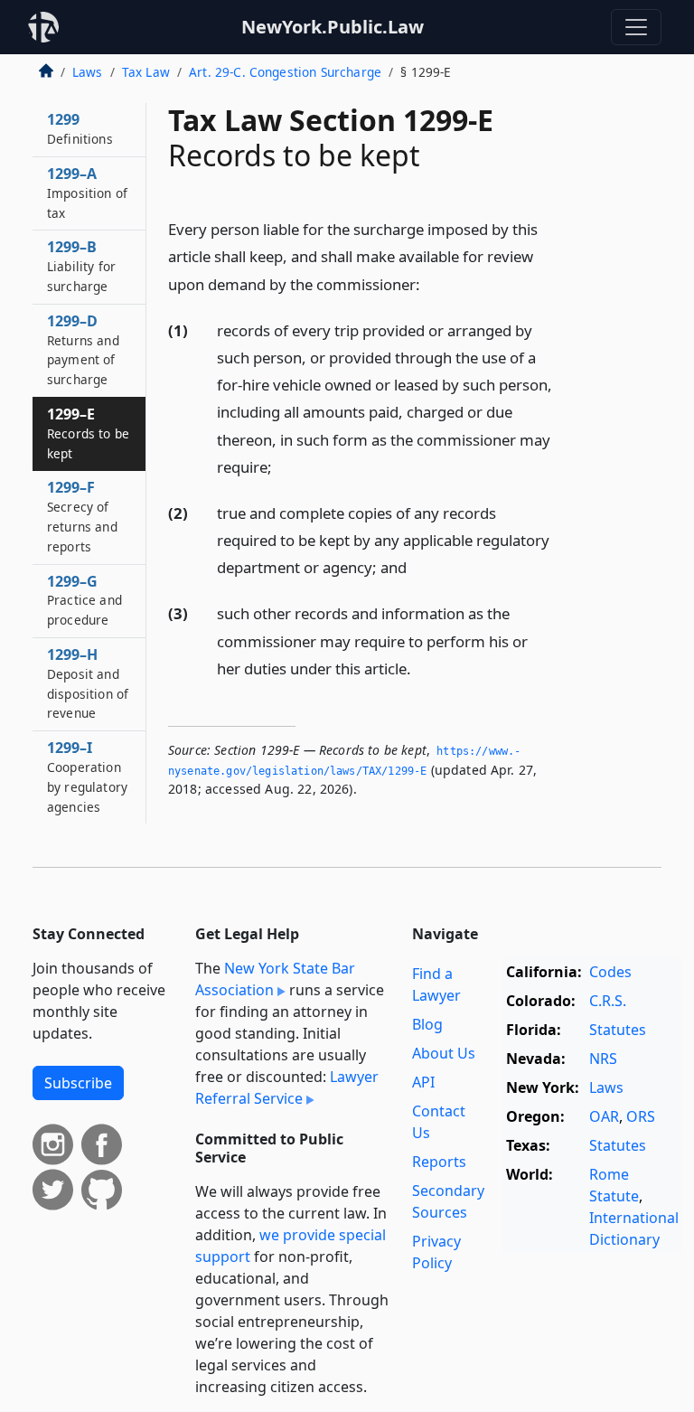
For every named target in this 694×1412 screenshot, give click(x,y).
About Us (443, 1053)
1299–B (81, 266)
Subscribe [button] (78, 1083)
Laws (87, 71)
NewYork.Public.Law (332, 26)
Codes (610, 972)
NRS (603, 1058)
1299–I (87, 776)
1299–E (88, 433)
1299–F (82, 515)
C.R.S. (607, 1001)
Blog (427, 1024)
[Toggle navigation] (636, 27)
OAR (604, 1116)
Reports (439, 1162)
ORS (640, 1116)
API (423, 1082)
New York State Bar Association (275, 979)
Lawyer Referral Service (287, 1087)
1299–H (87, 683)
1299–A (87, 192)
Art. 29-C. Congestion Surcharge (285, 71)
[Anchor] (430, 283)
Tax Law (146, 71)
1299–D (83, 349)
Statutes (617, 1030)
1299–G (84, 600)
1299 (80, 128)
